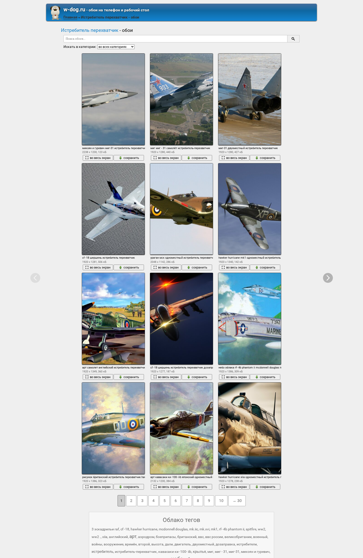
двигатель (182, 544)
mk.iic (193, 529)
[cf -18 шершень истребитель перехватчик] (113, 209)
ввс (201, 537)
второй (144, 544)
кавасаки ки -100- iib (174, 552)
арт (133, 536)
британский (187, 537)
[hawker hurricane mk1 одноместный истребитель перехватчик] (249, 209)
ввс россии (214, 537)
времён (131, 544)
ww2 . (96, 537)
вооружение (113, 544)
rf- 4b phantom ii (231, 529)
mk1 (214, 529)
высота (157, 544)
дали (169, 544)
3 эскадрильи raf (105, 529)
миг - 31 (221, 552)
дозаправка (225, 544)
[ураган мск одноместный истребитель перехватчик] (181, 209)
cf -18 (125, 529)
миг (210, 552)
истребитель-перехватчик (136, 552)
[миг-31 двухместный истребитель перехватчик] (249, 99)
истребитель (102, 551)
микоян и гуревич (255, 552)
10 (221, 500)
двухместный (203, 544)
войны (97, 544)
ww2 (261, 529)
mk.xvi (204, 529)
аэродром (146, 537)
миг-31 (234, 552)
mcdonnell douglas (173, 529)
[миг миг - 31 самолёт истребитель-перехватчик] (181, 99)
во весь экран (100, 158)
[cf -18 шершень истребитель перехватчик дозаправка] (181, 319)
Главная (70, 17)
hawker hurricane (144, 529)
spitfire (251, 529)
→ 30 (237, 500)
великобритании (238, 537)
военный (260, 537)
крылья (199, 551)
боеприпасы (166, 537)
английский (118, 537)
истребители (247, 544)
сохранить (131, 158)
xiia (104, 537)
